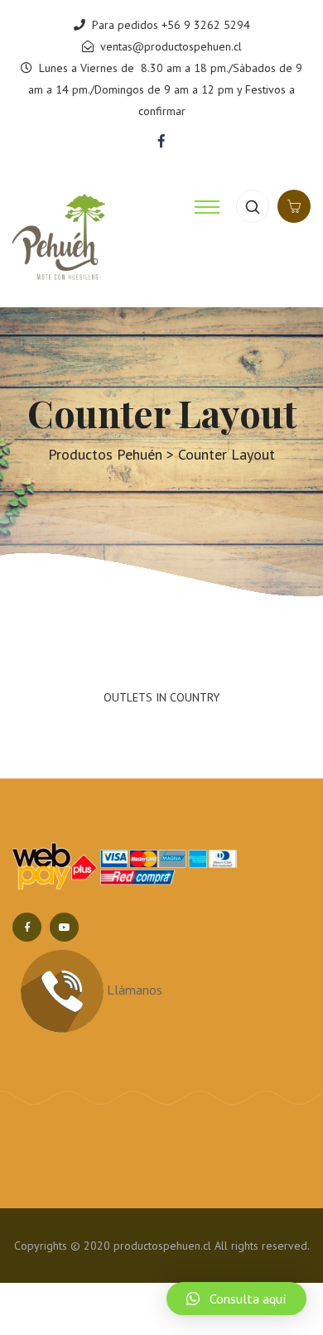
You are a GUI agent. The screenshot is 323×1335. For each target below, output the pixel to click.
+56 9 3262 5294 (206, 24)
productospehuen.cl (162, 1282)
